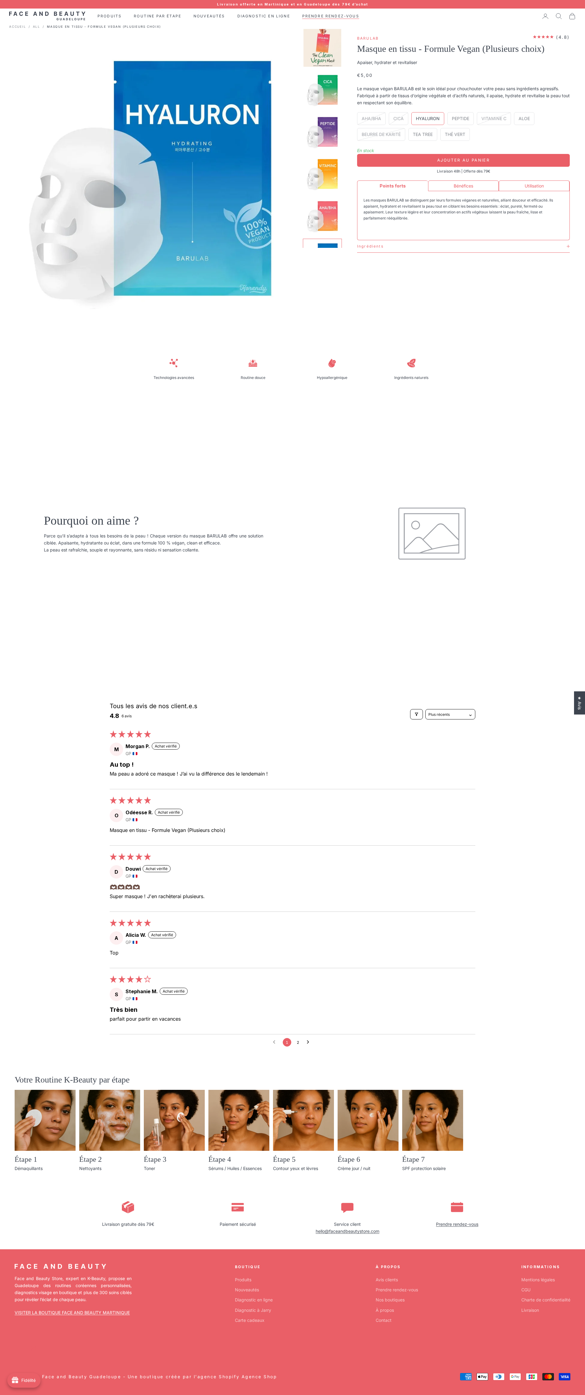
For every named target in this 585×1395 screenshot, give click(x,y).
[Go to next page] (309, 1042)
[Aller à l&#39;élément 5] (322, 216)
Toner (149, 1168)
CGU (525, 1289)
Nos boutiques (390, 1299)
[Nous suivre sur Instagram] (33, 1348)
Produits (243, 1279)
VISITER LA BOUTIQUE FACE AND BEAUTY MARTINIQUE (72, 1312)
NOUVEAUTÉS (209, 16)
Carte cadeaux (249, 1320)
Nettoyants (90, 1168)
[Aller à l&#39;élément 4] (322, 174)
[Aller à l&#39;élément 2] (322, 89)
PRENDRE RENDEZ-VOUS (330, 16)
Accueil (17, 26)
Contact (384, 1320)
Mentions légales (538, 1279)
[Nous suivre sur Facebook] (18, 1348)
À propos (385, 1310)
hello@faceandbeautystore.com (347, 1231)
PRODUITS (110, 16)
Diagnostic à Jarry (253, 1310)
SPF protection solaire (424, 1168)
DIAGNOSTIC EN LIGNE (263, 16)
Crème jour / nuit (354, 1168)
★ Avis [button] (579, 703)
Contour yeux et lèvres (295, 1168)
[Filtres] (416, 714)
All (36, 26)
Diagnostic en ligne (254, 1299)
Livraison (530, 1310)
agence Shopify (218, 1376)
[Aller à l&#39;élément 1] (322, 47)
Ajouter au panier (463, 160)
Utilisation (534, 185)
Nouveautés (247, 1289)
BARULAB (368, 38)
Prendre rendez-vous (457, 1224)
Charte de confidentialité (545, 1299)
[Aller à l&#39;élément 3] (322, 132)
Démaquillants (29, 1168)
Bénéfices (463, 185)
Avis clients (387, 1279)
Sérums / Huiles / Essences (235, 1168)
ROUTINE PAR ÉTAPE (157, 16)
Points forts (393, 185)
